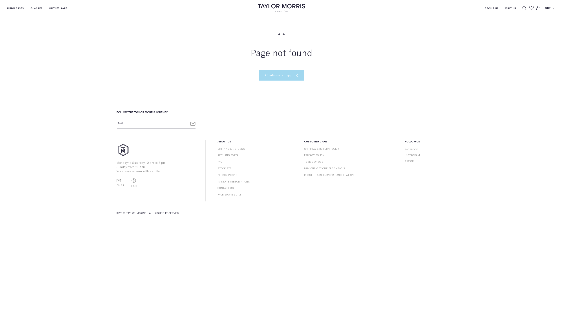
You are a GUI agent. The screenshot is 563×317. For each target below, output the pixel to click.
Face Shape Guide (230, 195)
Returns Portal (229, 155)
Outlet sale (58, 9)
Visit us (510, 9)
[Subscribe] (193, 124)
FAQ (220, 162)
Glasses (36, 9)
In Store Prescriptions (234, 182)
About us (492, 9)
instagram (412, 155)
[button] (524, 8)
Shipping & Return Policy (321, 149)
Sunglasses (15, 9)
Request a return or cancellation (329, 175)
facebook (411, 149)
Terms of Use (313, 162)
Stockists (224, 168)
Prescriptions (227, 175)
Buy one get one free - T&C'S (324, 168)
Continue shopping (281, 75)
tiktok (409, 161)
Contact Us (226, 188)
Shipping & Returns (231, 149)
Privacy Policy (314, 155)
